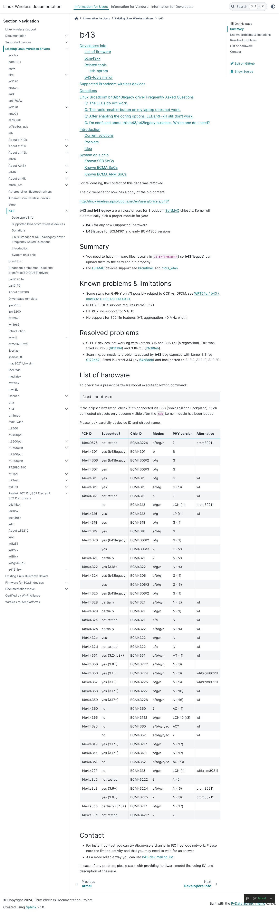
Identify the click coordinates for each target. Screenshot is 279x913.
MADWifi (14, 370)
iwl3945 (14, 318)
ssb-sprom (98, 71)
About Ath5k (17, 165)
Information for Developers (172, 6)
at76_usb (15, 120)
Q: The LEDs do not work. (106, 103)
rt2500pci (15, 441)
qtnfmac (14, 415)
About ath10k (18, 139)
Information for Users (91, 6)
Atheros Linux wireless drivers (29, 198)
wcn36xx (15, 517)
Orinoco (14, 396)
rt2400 (13, 428)
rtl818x (13, 486)
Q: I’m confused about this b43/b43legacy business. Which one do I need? (147, 123)
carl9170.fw (17, 279)
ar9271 (13, 113)
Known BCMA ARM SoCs (106, 174)
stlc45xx (14, 504)
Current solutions (99, 135)
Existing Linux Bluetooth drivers (26, 576)
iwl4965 (14, 324)
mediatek (15, 376)
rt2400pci (15, 435)
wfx (11, 524)
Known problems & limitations (250, 34)
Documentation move (20, 589)
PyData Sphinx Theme (248, 903)
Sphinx (31, 907)
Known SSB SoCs (99, 161)
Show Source (243, 71)
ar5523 (14, 87)
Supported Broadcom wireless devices (38, 224)
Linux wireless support (20, 29)
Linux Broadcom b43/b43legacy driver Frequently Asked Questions (38, 239)
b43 (11, 211)
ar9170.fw (15, 100)
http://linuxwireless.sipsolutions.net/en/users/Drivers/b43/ (124, 201)
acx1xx (13, 55)
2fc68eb (152, 348)
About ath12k (18, 152)
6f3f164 (116, 348)
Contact (235, 51)
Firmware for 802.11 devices (24, 582)
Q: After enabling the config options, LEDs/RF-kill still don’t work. (139, 116)
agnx (12, 68)
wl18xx (13, 556)
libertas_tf (15, 357)
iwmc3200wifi (18, 344)
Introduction (20, 248)
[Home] (76, 18)
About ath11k (18, 146)
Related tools (96, 65)
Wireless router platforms (22, 602)
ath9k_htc (15, 185)
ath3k (13, 159)
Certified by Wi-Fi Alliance (22, 595)
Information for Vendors (129, 6)
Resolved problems (243, 40)
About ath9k (17, 178)
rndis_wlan (16, 422)
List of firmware (98, 51)
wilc (11, 537)
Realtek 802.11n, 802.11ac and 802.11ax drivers (29, 496)
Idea (88, 148)
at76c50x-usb (18, 126)
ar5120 (13, 81)
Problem (92, 142)
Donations (19, 230)
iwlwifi (13, 337)
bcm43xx (15, 261)
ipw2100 (14, 305)
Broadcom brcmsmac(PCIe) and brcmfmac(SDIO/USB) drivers (31, 270)
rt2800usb (16, 461)
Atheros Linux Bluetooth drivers (30, 191)
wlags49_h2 (17, 563)
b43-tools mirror (99, 77)
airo (11, 74)
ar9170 (13, 107)
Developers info (22, 217)
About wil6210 (18, 530)
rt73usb (14, 480)
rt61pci (13, 474)
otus (12, 402)
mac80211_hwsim (21, 363)
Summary (237, 29)
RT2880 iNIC (17, 467)
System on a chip (24, 254)
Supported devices (18, 42)
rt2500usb (16, 447)
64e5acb (146, 360)
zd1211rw (15, 569)
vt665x (13, 511)
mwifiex (14, 383)
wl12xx (13, 550)
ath (11, 133)
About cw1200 (19, 292)
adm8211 (15, 62)
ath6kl (13, 172)
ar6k (12, 94)
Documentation (15, 35)
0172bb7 (92, 360)
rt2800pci (15, 454)
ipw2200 (15, 311)
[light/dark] (273, 6)
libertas (14, 350)
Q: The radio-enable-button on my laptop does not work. (133, 109)
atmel (12, 204)
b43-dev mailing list (157, 857)
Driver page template (23, 298)
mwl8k (13, 389)
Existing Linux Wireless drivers (27, 48)
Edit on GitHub (244, 63)
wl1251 (13, 543)
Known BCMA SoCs (101, 167)
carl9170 (14, 285)
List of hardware (241, 46)
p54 (11, 409)
